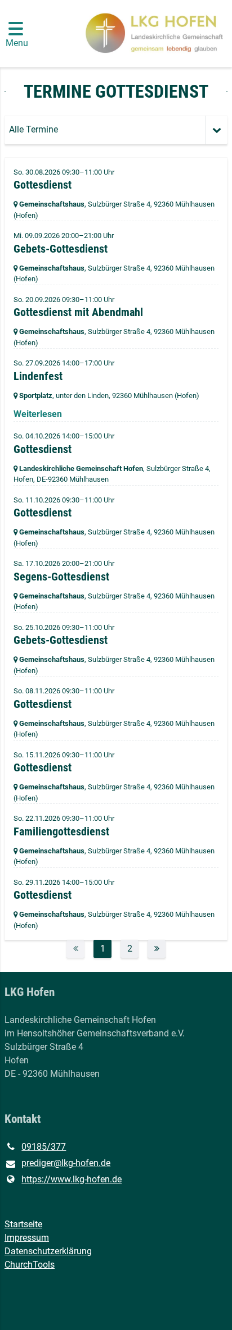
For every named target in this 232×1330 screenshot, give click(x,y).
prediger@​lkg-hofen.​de (65, 1163)
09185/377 (43, 1146)
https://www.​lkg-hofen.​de (71, 1179)
